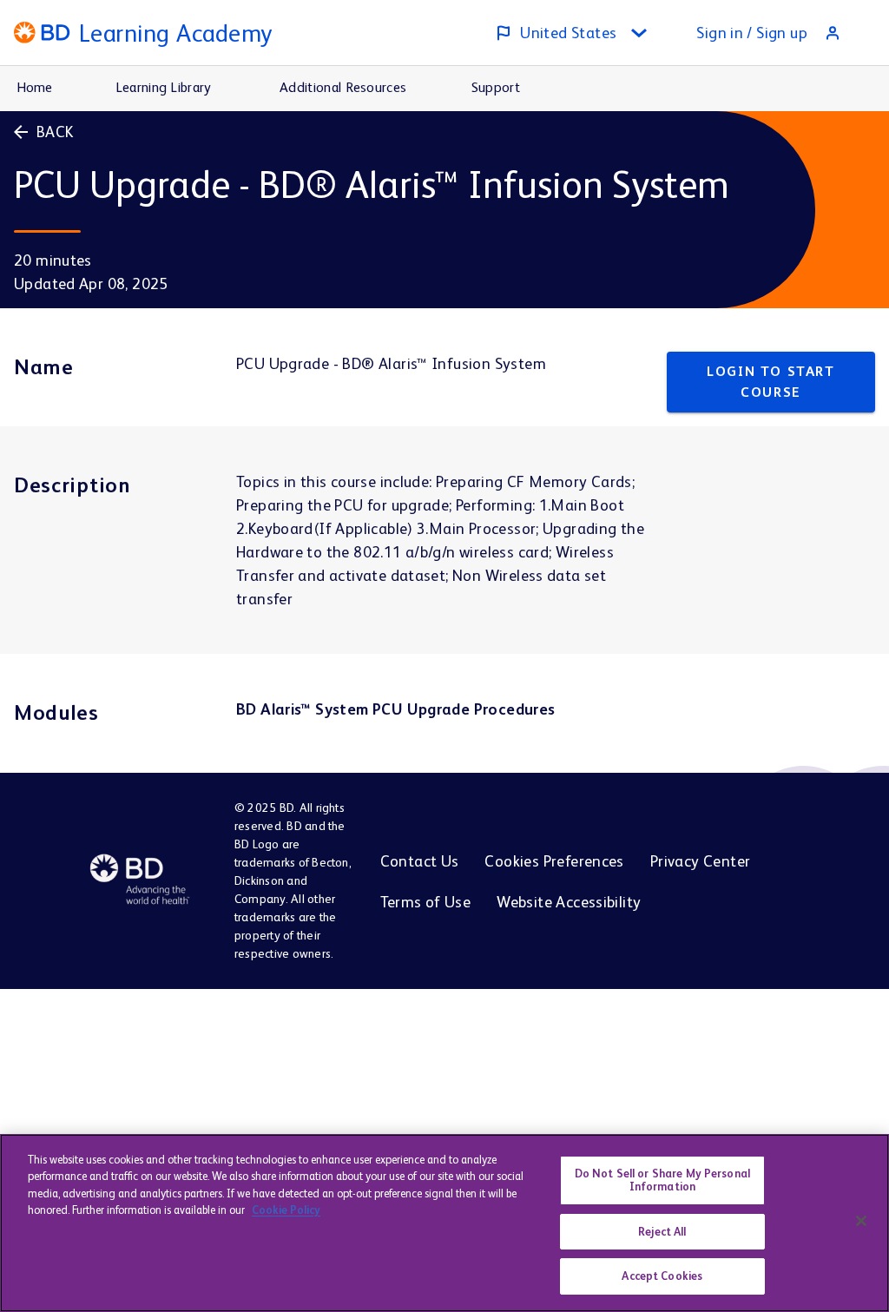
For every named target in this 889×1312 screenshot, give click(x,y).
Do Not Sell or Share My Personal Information (662, 1180)
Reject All (662, 1231)
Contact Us (419, 861)
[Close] (861, 1221)
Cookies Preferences (553, 861)
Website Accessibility (569, 902)
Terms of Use (425, 902)
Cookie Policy (286, 1209)
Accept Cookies (662, 1275)
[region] (444, 1223)
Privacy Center (700, 861)
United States (568, 32)
